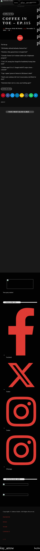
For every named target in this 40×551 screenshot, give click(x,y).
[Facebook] (5, 539)
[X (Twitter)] (3, 539)
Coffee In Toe (8, 14)
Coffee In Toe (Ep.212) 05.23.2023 (15, 209)
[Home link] (7, 2)
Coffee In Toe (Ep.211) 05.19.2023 (15, 260)
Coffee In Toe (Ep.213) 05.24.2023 (15, 158)
